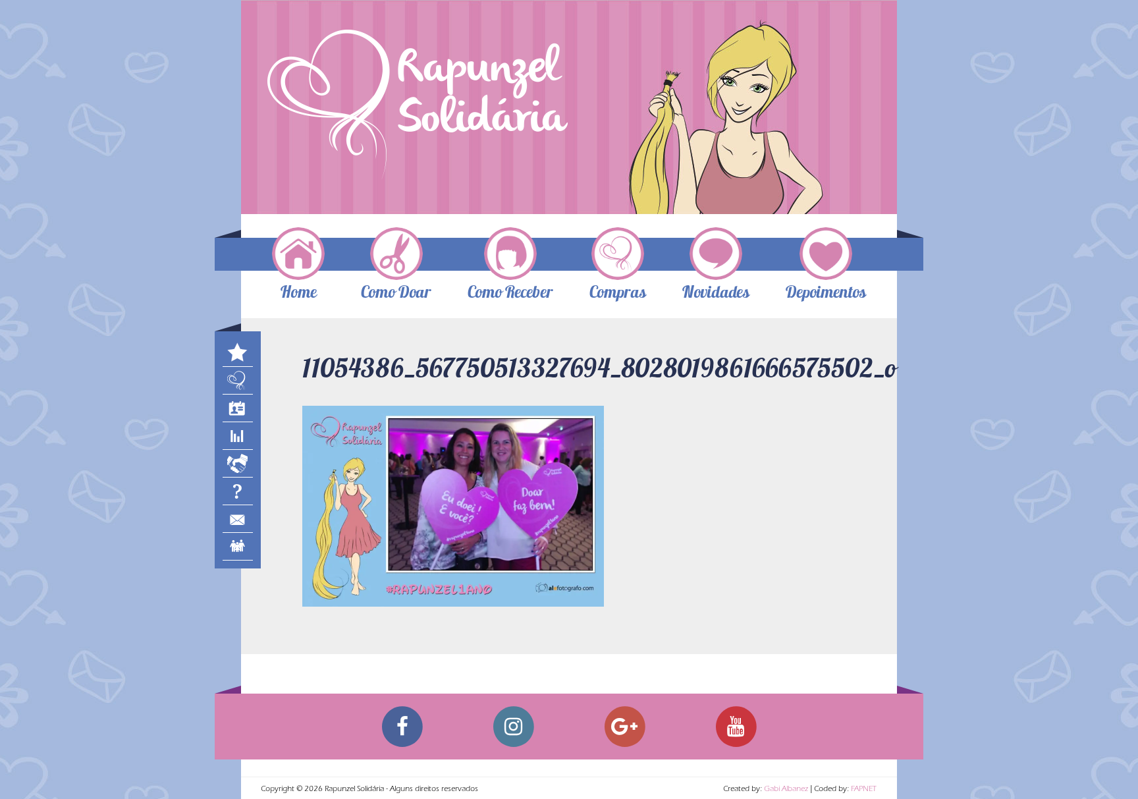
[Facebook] (402, 726)
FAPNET (864, 790)
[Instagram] (513, 726)
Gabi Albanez (786, 790)
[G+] (624, 726)
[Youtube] (736, 726)
